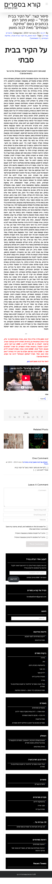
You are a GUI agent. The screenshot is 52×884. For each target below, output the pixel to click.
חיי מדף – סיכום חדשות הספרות (33, 715)
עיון (44, 662)
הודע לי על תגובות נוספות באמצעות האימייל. (30, 533)
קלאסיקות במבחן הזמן (37, 665)
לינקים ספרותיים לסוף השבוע (35, 637)
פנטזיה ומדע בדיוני (38, 677)
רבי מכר (42, 669)
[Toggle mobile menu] (47, 4)
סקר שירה (41, 806)
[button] (46, 441)
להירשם (13, 579)
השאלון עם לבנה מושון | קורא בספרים (35, 462)
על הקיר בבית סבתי (19, 36)
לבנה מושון (32, 36)
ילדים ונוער (41, 673)
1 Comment (35, 38)
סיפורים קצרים (40, 784)
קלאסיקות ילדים (39, 802)
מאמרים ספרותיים (38, 708)
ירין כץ (43, 33)
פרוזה (43, 658)
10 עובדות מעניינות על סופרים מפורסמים (31, 827)
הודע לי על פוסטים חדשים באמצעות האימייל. (29, 537)
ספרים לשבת (40, 719)
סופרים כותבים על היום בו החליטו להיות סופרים (28, 723)
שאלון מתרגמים (39, 747)
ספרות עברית (40, 809)
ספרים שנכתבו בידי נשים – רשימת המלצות (30, 690)
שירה (43, 680)
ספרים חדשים (40, 640)
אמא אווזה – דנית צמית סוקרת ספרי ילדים (30, 712)
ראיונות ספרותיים (39, 844)
